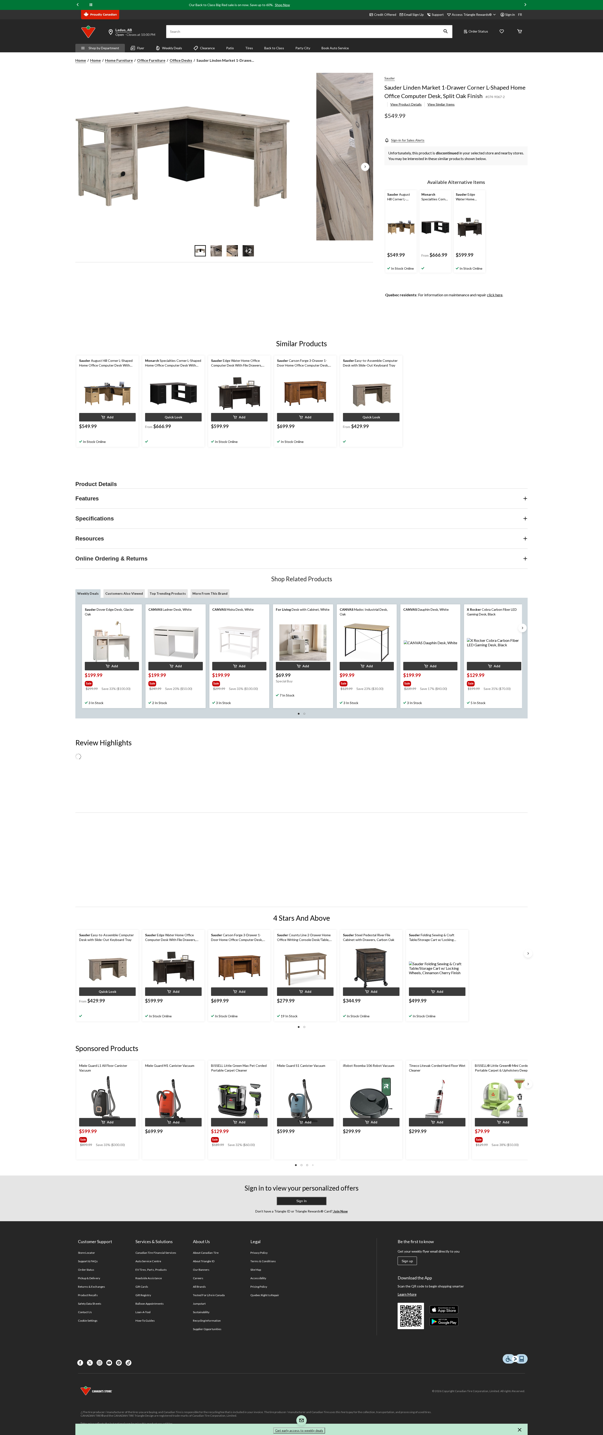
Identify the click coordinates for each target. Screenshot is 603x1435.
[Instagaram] (99, 1363)
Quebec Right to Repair (264, 1295)
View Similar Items (441, 104)
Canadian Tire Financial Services (155, 1252)
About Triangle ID (203, 1261)
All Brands (199, 1286)
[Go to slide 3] (232, 250)
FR (520, 14)
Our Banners (201, 1269)
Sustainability (201, 1312)
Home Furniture (119, 60)
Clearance (207, 48)
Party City (302, 48)
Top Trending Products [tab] (168, 593)
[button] (445, 31)
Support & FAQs (88, 1261)
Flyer (140, 48)
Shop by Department (104, 48)
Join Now (340, 1211)
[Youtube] (109, 1363)
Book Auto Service (335, 48)
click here (494, 295)
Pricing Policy (258, 1286)
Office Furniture (151, 60)
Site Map (255, 1269)
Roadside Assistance (148, 1278)
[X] (90, 1363)
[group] (111, 682)
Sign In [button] (301, 1201)
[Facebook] (80, 1363)
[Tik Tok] (128, 1363)
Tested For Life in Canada (209, 1295)
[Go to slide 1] (200, 250)
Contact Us (85, 1312)
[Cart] (519, 31)
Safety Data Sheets (89, 1303)
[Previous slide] (77, 5)
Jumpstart (199, 1303)
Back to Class (274, 48)
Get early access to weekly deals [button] (299, 1430)
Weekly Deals (172, 48)
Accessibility (258, 1278)
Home (80, 60)
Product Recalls (88, 1295)
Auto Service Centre (148, 1261)
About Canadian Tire (206, 1252)
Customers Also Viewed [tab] (124, 593)
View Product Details (406, 104)
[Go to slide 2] (216, 250)
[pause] (91, 5)
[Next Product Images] (365, 167)
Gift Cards (141, 1286)
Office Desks (181, 60)
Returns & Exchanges (91, 1286)
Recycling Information (207, 1320)
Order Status (478, 31)
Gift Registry (143, 1295)
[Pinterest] (119, 1363)
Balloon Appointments (149, 1303)
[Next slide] (525, 5)
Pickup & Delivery (89, 1278)
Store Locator (86, 1252)
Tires (249, 48)
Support (438, 14)
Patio (230, 48)
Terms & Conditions (263, 1261)
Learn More (407, 1294)
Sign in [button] (510, 14)
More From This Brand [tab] (210, 593)
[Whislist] (501, 31)
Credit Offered (385, 14)
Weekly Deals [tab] (88, 593)
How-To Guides (145, 1320)
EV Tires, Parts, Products (151, 1269)
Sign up (407, 1261)
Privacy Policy (259, 1252)
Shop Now (282, 5)
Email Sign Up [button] (414, 14)
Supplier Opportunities (207, 1329)
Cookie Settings (88, 1320)
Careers (198, 1278)
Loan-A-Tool (143, 1312)
